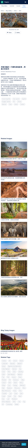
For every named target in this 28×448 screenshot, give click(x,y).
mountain (12, 363)
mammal (4, 104)
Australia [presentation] (12, 6)
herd (21, 393)
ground (19, 101)
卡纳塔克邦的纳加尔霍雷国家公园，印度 (11, 277)
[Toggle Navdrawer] (25, 2)
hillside (16, 404)
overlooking (9, 404)
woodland (14, 399)
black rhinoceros (6, 390)
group (15, 393)
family (9, 396)
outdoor (22, 104)
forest (20, 377)
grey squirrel (16, 98)
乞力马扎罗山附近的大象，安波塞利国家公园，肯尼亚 (13, 178)
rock (10, 382)
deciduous (15, 379)
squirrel (24, 98)
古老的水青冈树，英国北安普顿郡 (10, 220)
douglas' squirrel (6, 101)
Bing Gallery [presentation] (4, 6)
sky (20, 369)
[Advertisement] (14, 50)
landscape (5, 363)
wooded (4, 379)
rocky (21, 382)
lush (10, 393)
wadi (3, 388)
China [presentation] (24, 6)
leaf (8, 399)
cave (9, 385)
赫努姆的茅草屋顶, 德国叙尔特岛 (9, 258)
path (8, 377)
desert (15, 382)
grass (14, 371)
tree (3, 377)
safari (3, 374)
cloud (3, 371)
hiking (3, 385)
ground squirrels (6, 98)
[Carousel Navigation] (14, 345)
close (10, 104)
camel (3, 396)
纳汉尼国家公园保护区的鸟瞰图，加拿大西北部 (13, 296)
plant (9, 371)
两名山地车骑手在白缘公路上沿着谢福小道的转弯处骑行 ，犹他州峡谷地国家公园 (13, 199)
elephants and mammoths (14, 366)
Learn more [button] (13, 445)
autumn (14, 377)
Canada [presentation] (18, 6)
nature (21, 360)
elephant (20, 363)
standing (20, 371)
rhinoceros (17, 388)
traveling (4, 393)
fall (10, 379)
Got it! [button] (23, 444)
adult (14, 401)
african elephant (6, 401)
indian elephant (6, 369)
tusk (19, 401)
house (14, 390)
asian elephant (11, 374)
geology (15, 385)
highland (20, 374)
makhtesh (22, 385)
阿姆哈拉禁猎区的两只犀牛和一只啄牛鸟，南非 (13, 159)
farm (20, 390)
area (3, 399)
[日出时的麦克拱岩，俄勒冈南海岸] (25, 20)
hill (3, 404)
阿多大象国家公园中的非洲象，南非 (10, 239)
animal (16, 104)
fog (24, 401)
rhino (24, 388)
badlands (9, 388)
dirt (14, 101)
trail (15, 396)
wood (20, 396)
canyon (4, 382)
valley (22, 379)
